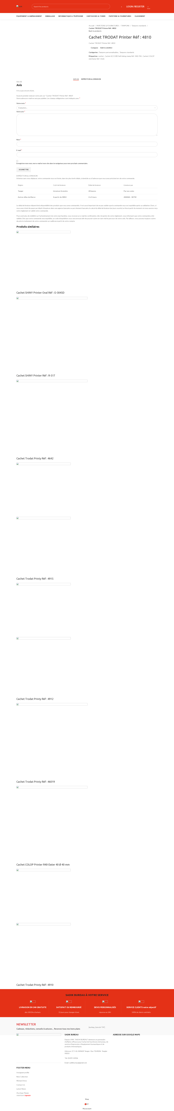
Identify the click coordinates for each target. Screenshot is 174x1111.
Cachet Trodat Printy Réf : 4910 (34, 984)
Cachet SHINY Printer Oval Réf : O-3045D (40, 292)
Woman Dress (21, 1081)
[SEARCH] (107, 6)
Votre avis (20, 111)
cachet (101, 56)
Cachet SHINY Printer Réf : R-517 (35, 375)
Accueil (92, 26)
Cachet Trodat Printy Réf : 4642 (34, 458)
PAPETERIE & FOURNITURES (107, 26)
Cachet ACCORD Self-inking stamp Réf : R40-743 (123, 56)
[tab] (76, 79)
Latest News (21, 1089)
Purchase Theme (22, 1093)
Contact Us (20, 1085)
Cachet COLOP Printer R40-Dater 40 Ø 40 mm (43, 864)
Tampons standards (139, 26)
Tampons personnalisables (108, 52)
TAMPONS (125, 26)
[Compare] (19, 288)
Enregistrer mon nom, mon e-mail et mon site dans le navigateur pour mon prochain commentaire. (52, 163)
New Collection (22, 1077)
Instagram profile (22, 1073)
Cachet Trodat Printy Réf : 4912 (34, 698)
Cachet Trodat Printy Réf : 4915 (34, 578)
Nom (18, 139)
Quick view (26, 288)
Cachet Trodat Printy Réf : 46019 (35, 781)
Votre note (21, 103)
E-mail (19, 150)
